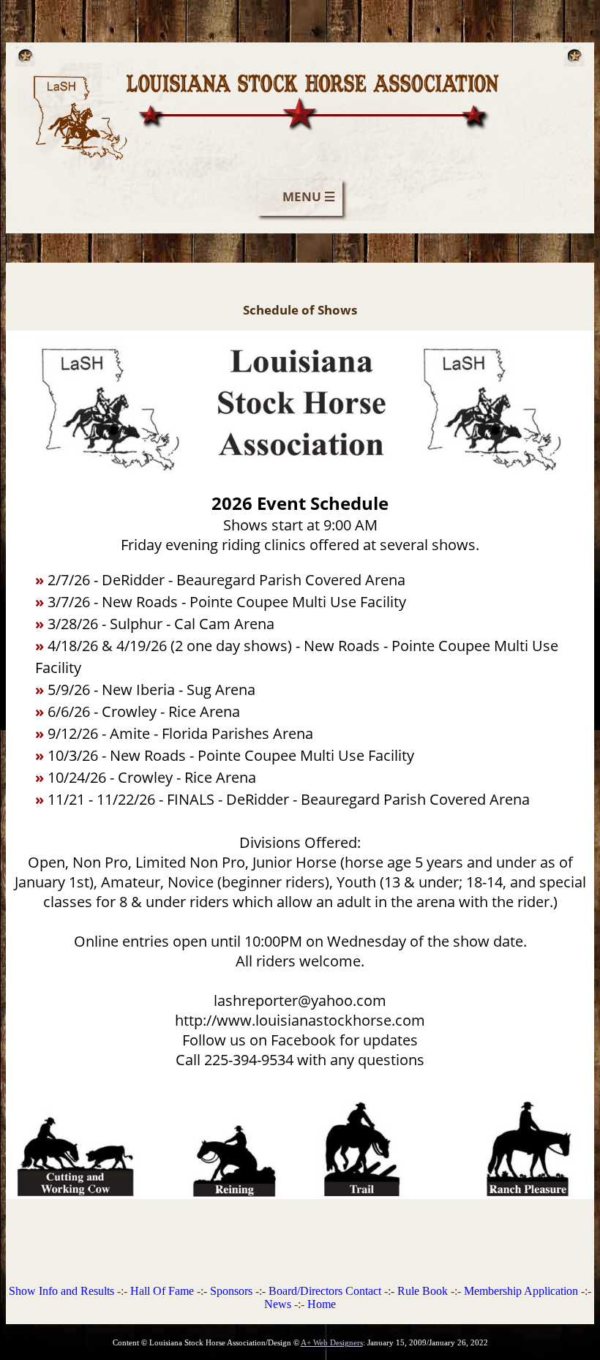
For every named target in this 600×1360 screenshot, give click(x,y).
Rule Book (422, 1291)
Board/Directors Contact (325, 1291)
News (277, 1304)
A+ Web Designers (332, 1343)
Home (321, 1304)
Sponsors (231, 1291)
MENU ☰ (308, 196)
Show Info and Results (61, 1291)
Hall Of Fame (162, 1291)
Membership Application (521, 1291)
